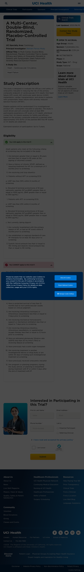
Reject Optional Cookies (65, 285)
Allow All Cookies (65, 278)
